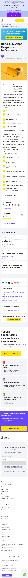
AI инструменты (5, 504)
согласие (21, 480)
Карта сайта (4, 527)
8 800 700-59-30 (5, 536)
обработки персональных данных (10, 568)
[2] (5, 225)
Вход (13, 20)
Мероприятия (4, 520)
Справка (3, 543)
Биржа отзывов (4, 498)
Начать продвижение (14, 37)
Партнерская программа (7, 515)
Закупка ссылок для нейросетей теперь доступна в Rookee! (13, 303)
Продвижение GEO (6, 493)
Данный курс (6, 99)
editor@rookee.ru (19, 317)
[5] (10, 225)
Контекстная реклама (6, 509)
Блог (2, 549)
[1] (3, 225)
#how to (12, 250)
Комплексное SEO (5, 500)
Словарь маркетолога (6, 545)
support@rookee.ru (5, 538)
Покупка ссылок (5, 495)
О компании (5, 513)
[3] (7, 225)
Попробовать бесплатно (11, 360)
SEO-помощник (5, 525)
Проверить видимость (14, 15)
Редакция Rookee (9, 56)
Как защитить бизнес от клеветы (14, 260)
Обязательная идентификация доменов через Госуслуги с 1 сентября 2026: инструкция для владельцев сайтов (13, 299)
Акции (2, 518)
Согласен (7, 575)
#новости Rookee (7, 276)
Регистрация (20, 20)
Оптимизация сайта (6, 502)
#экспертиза (5, 250)
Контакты (4, 533)
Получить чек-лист (14, 437)
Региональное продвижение (8, 507)
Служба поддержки (6, 540)
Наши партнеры (5, 522)
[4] (8, 225)
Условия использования (7, 529)
